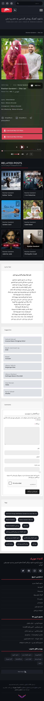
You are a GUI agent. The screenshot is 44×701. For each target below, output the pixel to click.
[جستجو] (18, 3)
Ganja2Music (8, 118)
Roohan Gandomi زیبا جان (12, 526)
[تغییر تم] (15, 10)
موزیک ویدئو (38, 659)
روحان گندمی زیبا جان (22, 544)
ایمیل (37, 457)
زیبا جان (34, 544)
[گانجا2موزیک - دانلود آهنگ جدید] (6, 10)
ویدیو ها (40, 591)
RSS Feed (21, 672)
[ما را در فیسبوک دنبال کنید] (7, 3)
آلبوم (40, 663)
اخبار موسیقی (39, 607)
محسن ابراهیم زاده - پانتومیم (34, 635)
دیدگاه (37, 424)
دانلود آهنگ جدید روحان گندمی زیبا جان (16, 532)
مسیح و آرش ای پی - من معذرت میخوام (31, 643)
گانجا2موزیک (38, 655)
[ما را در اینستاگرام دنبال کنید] (3, 3)
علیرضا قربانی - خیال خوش (35, 623)
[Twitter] (23, 571)
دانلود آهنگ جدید (37, 583)
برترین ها (40, 599)
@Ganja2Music (5, 121)
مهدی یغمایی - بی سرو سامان (34, 631)
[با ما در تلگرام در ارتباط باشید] (11, 3)
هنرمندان (40, 603)
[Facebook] (28, 571)
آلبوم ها (40, 587)
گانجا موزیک (9, 659)
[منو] (41, 10)
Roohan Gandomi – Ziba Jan (34, 33)
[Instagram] (34, 571)
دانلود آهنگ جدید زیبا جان (12, 538)
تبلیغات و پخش (38, 611)
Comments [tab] (7, 405)
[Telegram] (40, 571)
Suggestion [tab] (7, 330)
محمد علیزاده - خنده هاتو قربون (33, 639)
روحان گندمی (9, 544)
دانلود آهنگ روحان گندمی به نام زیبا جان (24, 19)
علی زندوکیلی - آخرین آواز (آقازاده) (33, 627)
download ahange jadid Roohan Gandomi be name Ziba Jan (21, 514)
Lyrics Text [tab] (7, 267)
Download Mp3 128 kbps (14, 137)
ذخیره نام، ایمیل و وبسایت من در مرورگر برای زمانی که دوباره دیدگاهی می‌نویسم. (23, 477)
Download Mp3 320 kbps (14, 131)
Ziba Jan (25, 526)
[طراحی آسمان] (22, 696)
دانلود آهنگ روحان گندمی (30, 538)
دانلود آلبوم (15, 655)
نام (38, 449)
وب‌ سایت (36, 465)
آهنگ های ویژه (38, 595)
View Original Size (23, 75)
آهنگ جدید (28, 659)
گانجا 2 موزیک (17, 688)
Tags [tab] (5, 503)
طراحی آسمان (18, 690)
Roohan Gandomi (23, 85)
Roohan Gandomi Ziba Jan (26, 520)
